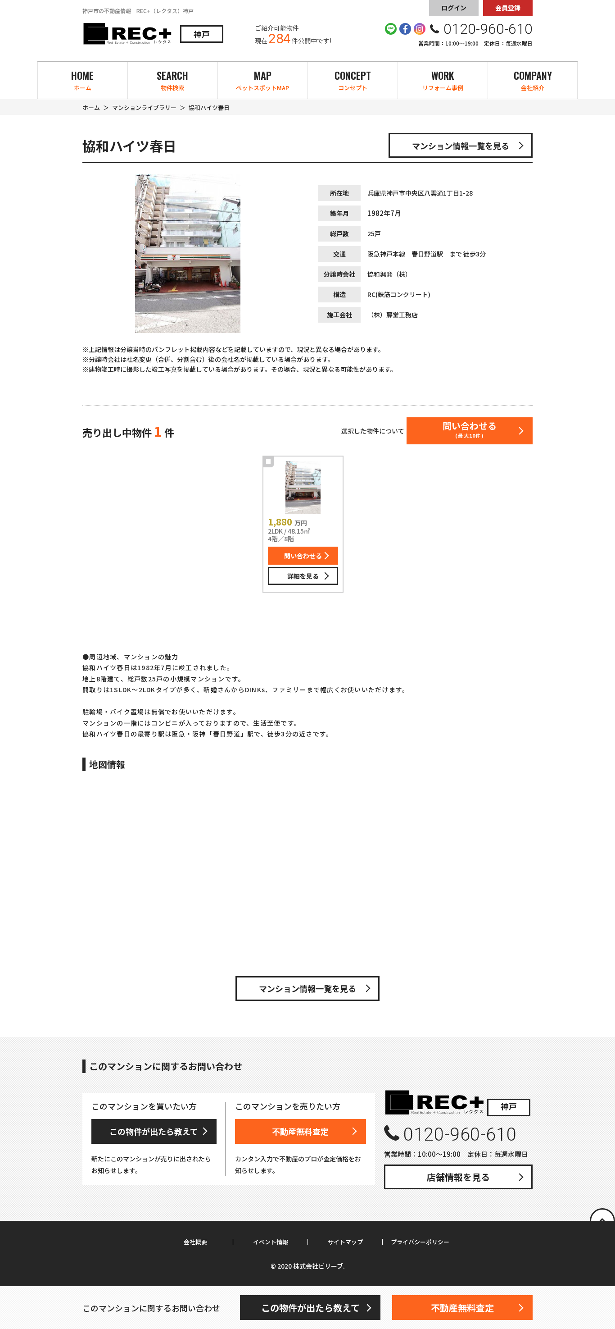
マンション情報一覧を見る (460, 145)
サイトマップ (345, 1242)
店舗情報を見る (458, 1176)
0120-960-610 (459, 1134)
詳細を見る (303, 575)
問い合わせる (303, 555)
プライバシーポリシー (420, 1242)
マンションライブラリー (144, 107)
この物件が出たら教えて (153, 1131)
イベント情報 (270, 1242)
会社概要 (195, 1242)
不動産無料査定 (300, 1131)
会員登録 (507, 7)
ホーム (91, 107)
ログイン (453, 7)
